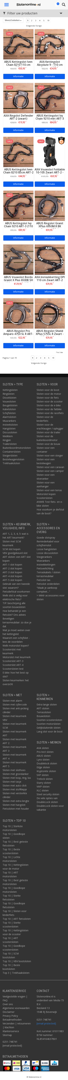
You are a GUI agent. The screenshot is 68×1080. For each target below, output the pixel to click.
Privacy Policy (10, 1015)
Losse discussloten (47, 553)
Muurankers (9, 420)
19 (48, 20)
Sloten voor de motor (49, 393)
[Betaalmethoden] (7, 1062)
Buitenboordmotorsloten (17, 447)
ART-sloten (43, 708)
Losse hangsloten (47, 549)
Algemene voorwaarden (16, 1008)
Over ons (8, 1004)
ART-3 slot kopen (12, 572)
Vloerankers (43, 560)
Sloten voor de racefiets (50, 413)
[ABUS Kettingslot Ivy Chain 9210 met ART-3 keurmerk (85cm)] (50, 97)
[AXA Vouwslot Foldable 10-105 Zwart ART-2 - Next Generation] (50, 151)
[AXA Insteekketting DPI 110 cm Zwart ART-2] (50, 259)
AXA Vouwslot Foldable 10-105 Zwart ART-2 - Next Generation (50, 172)
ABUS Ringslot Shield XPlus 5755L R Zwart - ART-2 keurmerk (50, 334)
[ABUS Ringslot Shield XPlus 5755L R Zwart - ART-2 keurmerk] (50, 313)
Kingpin (7, 440)
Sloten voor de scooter (50, 401)
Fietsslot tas (43, 580)
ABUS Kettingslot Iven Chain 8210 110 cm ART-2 (18, 65)
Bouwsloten (43, 716)
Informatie (18, 76)
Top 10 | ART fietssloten (17, 918)
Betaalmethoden (12, 1019)
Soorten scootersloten (49, 720)
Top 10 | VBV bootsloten (17, 961)
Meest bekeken (12, 20)
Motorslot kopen (46, 494)
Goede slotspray (46, 537)
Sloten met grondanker (16, 774)
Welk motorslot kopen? (16, 645)
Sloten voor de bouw (48, 444)
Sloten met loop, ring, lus (17, 777)
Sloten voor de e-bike (49, 405)
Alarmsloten (9, 417)
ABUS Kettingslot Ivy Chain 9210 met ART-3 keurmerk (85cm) (50, 118)
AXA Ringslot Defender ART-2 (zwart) (18, 117)
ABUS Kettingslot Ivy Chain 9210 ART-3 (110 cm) (18, 226)
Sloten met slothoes (14, 770)
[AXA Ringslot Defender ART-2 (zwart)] (18, 97)
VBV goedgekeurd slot (15, 553)
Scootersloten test (13, 668)
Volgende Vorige (34, 25)
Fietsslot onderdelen (48, 584)
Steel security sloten (48, 794)
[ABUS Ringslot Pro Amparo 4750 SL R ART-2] (18, 313)
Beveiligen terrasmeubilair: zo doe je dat (17, 622)
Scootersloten (44, 498)
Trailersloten (10, 444)
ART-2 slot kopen (12, 568)
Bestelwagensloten (13, 459)
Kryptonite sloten (46, 771)
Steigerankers (44, 556)
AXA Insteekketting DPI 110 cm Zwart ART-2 (50, 278)
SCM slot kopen (11, 549)
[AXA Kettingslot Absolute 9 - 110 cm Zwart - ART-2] (50, 44)
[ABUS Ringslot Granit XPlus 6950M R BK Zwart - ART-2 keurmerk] (50, 205)
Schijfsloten (9, 413)
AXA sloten (43, 748)
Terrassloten (44, 712)
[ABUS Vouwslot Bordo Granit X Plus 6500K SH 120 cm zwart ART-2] (18, 259)
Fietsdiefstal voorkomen (16, 591)
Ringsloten (8, 393)
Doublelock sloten (47, 763)
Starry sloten (44, 782)
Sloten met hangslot (14, 804)
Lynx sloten (43, 759)
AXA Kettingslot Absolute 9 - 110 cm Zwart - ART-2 (50, 65)
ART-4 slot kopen (12, 576)
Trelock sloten (45, 778)
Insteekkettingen (46, 564)
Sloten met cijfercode (15, 704)
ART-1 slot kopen (12, 564)
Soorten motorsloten (49, 723)
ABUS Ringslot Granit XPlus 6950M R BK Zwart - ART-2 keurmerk (49, 227)
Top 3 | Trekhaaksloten (16, 972)
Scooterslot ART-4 (13, 665)
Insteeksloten (10, 424)
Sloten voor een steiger (50, 455)
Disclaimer (8, 1012)
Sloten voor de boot (48, 390)
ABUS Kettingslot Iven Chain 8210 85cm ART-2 (18, 171)
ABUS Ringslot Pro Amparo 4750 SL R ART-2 (18, 334)
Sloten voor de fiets (48, 397)
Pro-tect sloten (45, 751)
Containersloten (12, 451)
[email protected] (46, 1023)
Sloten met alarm (12, 700)
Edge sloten (43, 767)
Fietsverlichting (45, 568)
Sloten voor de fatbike (49, 409)
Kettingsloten (10, 390)
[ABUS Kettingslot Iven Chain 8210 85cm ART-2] (18, 151)
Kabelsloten (9, 409)
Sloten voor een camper (50, 471)
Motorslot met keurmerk (17, 657)
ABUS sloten (44, 755)
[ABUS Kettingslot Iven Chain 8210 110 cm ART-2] (18, 44)
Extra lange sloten (47, 704)
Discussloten (10, 432)
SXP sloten (43, 775)
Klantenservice (11, 1031)
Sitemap (7, 1035)
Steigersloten (10, 455)
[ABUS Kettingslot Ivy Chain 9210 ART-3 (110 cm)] (18, 205)
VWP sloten (43, 786)
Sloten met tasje (12, 781)
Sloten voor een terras (49, 490)
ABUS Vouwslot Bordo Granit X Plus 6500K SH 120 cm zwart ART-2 (18, 280)
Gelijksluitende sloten (49, 727)
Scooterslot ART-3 (13, 661)
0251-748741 (10, 1041)
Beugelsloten (10, 405)
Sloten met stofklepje (15, 789)
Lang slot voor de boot (50, 731)
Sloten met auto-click (15, 785)
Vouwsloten (9, 401)
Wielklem (8, 436)
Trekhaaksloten (11, 463)
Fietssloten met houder (16, 808)
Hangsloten (9, 428)
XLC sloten (43, 790)
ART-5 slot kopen (12, 580)
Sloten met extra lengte (16, 801)
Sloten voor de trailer (48, 432)
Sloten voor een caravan (50, 467)
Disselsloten (9, 397)
